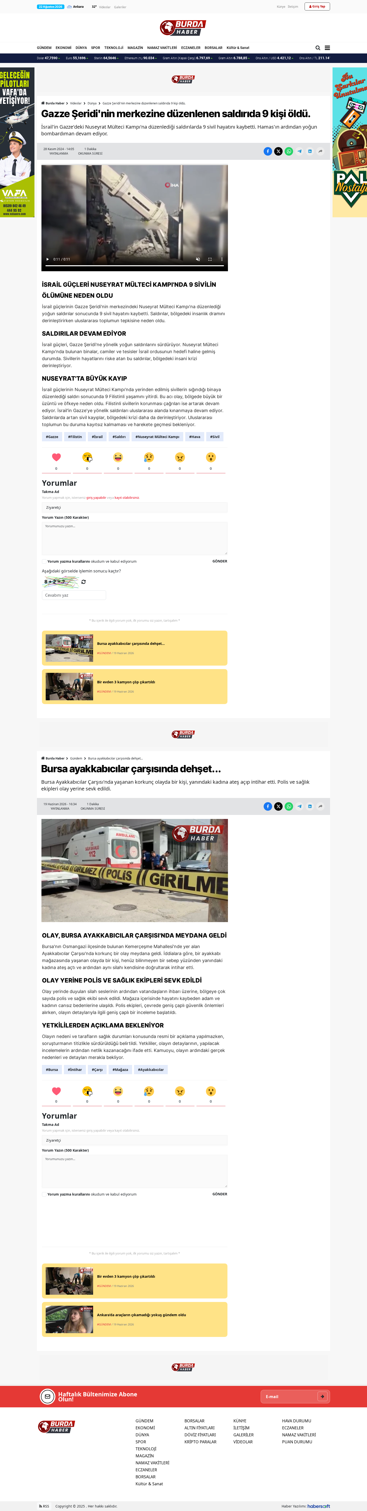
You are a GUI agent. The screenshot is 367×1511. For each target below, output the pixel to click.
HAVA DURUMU (296, 1421)
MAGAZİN (135, 48)
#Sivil (214, 436)
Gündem (76, 758)
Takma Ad (50, 491)
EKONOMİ (63, 48)
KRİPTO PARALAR (200, 1442)
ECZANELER (190, 48)
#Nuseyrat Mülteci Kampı (157, 436)
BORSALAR (213, 48)
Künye (281, 6)
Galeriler (120, 7)
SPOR (95, 48)
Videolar (105, 7)
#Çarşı (97, 1069)
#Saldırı (119, 436)
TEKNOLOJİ (113, 48)
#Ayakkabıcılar (151, 1069)
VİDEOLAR (243, 1442)
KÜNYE (239, 1421)
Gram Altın (232, 58)
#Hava (194, 436)
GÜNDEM (44, 48)
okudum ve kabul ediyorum (92, 561)
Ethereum (139, 58)
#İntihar (75, 1069)
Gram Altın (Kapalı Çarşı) (186, 58)
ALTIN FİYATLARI (199, 1428)
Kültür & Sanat (238, 48)
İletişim (293, 6)
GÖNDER (219, 561)
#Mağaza (120, 1069)
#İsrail (97, 436)
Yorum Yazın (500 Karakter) (65, 517)
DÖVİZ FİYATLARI (200, 1435)
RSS (45, 1506)
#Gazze (52, 436)
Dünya (92, 103)
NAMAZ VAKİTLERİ (162, 48)
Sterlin (105, 58)
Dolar (47, 58)
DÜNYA (81, 48)
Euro (76, 58)
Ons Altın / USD (273, 58)
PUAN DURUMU (297, 1442)
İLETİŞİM (241, 1428)
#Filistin (75, 436)
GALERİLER (243, 1435)
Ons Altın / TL (317, 58)
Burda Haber (55, 103)
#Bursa (52, 1069)
